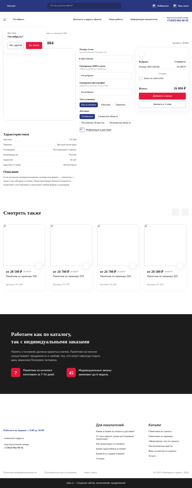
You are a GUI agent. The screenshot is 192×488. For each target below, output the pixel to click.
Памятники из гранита (160, 431)
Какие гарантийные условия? (111, 449)
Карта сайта (90, 472)
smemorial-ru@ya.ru (14, 438)
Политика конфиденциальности (20, 472)
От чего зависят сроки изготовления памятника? (115, 437)
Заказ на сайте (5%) (165, 78)
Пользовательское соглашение (60, 472)
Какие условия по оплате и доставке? (115, 431)
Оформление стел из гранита (164, 441)
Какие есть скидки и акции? (110, 454)
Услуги (152, 456)
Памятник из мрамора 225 (162, 276)
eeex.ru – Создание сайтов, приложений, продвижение (96, 483)
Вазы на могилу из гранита (162, 451)
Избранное (163, 6)
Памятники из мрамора (161, 436)
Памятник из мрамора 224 (115, 276)
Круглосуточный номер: (178, 19)
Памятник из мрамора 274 (68, 276)
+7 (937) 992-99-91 (13, 448)
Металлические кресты (161, 446)
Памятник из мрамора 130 (21, 276)
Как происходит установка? (110, 444)
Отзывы (100, 459)
